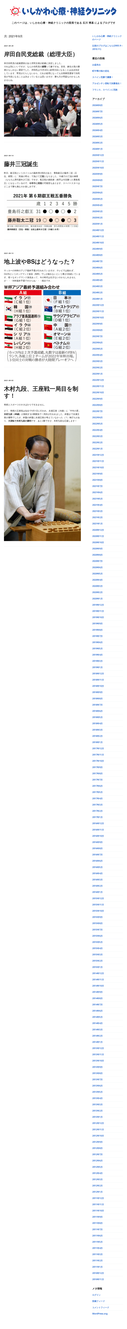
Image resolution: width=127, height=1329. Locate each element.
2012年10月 (98, 1135)
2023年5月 (97, 348)
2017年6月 (97, 785)
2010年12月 (98, 1273)
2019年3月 (97, 661)
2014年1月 (97, 1042)
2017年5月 (97, 792)
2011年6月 (97, 1235)
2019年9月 (97, 623)
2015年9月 (97, 917)
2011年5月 (97, 1241)
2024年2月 (97, 292)
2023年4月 (97, 355)
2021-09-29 (8, 46)
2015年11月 (98, 904)
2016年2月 (97, 885)
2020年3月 (97, 586)
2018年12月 (98, 673)
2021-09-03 (8, 380)
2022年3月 (97, 436)
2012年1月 (97, 1191)
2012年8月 (97, 1148)
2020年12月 (98, 529)
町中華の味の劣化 (100, 70)
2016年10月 (98, 835)
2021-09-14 (8, 156)
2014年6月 (97, 1010)
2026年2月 (97, 142)
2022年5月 (97, 423)
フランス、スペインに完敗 (105, 89)
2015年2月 (97, 960)
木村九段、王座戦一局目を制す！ (41, 391)
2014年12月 (98, 973)
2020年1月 (97, 598)
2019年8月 (97, 629)
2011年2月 (97, 1260)
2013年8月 (97, 1073)
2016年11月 (98, 829)
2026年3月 (97, 136)
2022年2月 (97, 442)
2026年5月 (97, 123)
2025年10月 (98, 167)
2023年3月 (97, 361)
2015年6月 (97, 935)
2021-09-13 (8, 253)
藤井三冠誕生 (21, 164)
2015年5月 (97, 942)
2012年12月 (98, 1123)
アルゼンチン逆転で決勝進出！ (107, 83)
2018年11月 (98, 679)
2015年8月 (97, 923)
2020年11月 (98, 536)
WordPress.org (100, 1313)
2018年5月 (97, 717)
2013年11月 (98, 1054)
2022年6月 (97, 417)
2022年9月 (97, 398)
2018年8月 (97, 698)
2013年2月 (97, 1110)
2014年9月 (97, 992)
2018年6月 (97, 711)
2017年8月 (97, 773)
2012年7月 (97, 1154)
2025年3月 (97, 211)
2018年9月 (97, 692)
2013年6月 (97, 1085)
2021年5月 (97, 498)
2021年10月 (98, 467)
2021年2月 (97, 517)
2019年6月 (97, 642)
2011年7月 (97, 1229)
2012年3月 (97, 1179)
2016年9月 (97, 842)
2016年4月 (97, 873)
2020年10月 (98, 542)
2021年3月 (97, 511)
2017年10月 (98, 760)
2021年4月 (97, 504)
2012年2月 (97, 1185)
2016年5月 (97, 867)
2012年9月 (97, 1141)
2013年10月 (98, 1060)
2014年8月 (97, 998)
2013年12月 (98, 1048)
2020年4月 (97, 579)
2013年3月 (97, 1104)
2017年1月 (97, 817)
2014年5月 (97, 1017)
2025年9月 (97, 173)
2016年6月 (97, 860)
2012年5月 (97, 1166)
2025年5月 (97, 198)
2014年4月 (97, 1023)
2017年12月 (98, 748)
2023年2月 (97, 367)
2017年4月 (97, 798)
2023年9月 (97, 323)
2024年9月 (97, 248)
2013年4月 (97, 1098)
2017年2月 (97, 810)
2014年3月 (97, 1029)
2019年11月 (98, 611)
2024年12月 (98, 230)
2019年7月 (97, 636)
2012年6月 (97, 1160)
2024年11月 (98, 236)
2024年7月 (97, 261)
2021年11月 (98, 461)
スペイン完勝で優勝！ (102, 77)
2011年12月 (98, 1198)
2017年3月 (97, 804)
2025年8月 (97, 180)
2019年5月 (97, 648)
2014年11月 (98, 979)
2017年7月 (97, 779)
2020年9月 (97, 548)
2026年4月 (97, 130)
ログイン (96, 1294)
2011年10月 (98, 1210)
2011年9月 (97, 1216)
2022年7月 (97, 411)
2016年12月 (98, 823)
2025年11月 (98, 161)
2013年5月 (97, 1091)
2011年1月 (97, 1266)
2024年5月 (97, 273)
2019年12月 (98, 604)
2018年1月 (97, 742)
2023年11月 (98, 311)
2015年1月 (97, 967)
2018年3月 (97, 729)
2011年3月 (97, 1254)
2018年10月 (98, 686)
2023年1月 (97, 373)
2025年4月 (97, 205)
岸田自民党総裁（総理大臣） (41, 54)
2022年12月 (98, 380)
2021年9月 (97, 473)
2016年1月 (97, 892)
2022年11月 (98, 386)
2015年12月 (98, 898)
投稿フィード (98, 1301)
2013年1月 (97, 1116)
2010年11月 (98, 1279)
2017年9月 (97, 767)
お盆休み (96, 64)
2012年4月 (97, 1173)
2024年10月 (98, 242)
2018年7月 (97, 704)
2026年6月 (97, 117)
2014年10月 (98, 985)
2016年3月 (97, 879)
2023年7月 (97, 336)
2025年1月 (97, 223)
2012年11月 (98, 1129)
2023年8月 (97, 330)
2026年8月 (97, 105)
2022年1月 (97, 448)
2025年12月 (98, 155)
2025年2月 (97, 217)
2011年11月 (98, 1204)
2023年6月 (97, 342)
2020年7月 (97, 561)
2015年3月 (97, 954)
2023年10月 (98, 317)
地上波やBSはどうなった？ (40, 261)
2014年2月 (97, 1035)
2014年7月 (97, 1004)
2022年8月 (97, 405)
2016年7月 (97, 854)
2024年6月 (97, 267)
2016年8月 (97, 848)
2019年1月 (97, 667)
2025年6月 (97, 192)
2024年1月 (97, 298)
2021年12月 (98, 454)
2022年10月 (98, 392)
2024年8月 (97, 255)
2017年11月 (98, 754)
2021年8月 (97, 479)
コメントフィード (100, 1307)
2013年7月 (97, 1079)
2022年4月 (97, 430)
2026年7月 (97, 111)
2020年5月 (97, 573)
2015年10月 (98, 910)
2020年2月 (97, 592)
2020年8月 (97, 554)
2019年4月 (97, 654)
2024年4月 (97, 280)
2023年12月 (98, 305)
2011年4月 (97, 1248)
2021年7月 (97, 486)
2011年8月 (97, 1223)
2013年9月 (97, 1067)
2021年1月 (97, 523)
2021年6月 (97, 492)
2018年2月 (97, 736)
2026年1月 (97, 148)
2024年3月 (97, 286)
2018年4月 (97, 723)
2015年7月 (97, 929)
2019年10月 (98, 617)
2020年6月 (97, 567)
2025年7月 (97, 186)
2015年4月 (97, 948)
